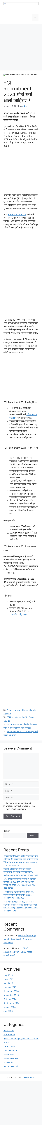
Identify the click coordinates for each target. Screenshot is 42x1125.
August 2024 (10, 1007)
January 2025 (10, 987)
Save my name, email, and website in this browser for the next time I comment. (20, 806)
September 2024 (11, 1003)
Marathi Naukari (11, 1058)
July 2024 (8, 1011)
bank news (9, 1030)
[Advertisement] (21, 46)
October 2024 (10, 999)
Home (25, 710)
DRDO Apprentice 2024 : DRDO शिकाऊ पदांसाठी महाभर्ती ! (18, 952)
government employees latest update (21, 1038)
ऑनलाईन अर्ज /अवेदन (18, 614)
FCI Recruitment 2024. (17, 717)
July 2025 (8, 975)
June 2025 (8, 979)
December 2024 (11, 991)
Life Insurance (10, 1050)
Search (7, 831)
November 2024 (11, 995)
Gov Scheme (9, 1034)
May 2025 (8, 983)
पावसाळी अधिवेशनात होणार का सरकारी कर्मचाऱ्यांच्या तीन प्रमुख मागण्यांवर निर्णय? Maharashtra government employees (21, 872)
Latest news (9, 1046)
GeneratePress (29, 1077)
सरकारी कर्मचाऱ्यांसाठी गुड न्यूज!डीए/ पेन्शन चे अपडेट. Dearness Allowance (20, 939)
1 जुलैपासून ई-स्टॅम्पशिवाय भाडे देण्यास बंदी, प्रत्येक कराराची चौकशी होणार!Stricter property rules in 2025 (19, 895)
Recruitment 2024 (17, 214)
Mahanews (9, 1054)
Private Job (9, 1062)
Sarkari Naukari (14, 710)
